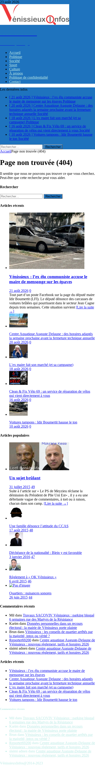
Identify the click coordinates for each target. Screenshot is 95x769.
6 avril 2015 (18, 581)
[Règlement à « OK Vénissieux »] (15, 569)
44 (30, 597)
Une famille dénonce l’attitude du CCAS (38, 526)
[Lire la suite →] (56, 503)
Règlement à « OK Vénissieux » (32, 577)
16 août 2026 (18, 400)
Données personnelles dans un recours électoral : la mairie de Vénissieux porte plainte (46, 626)
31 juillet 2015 (19, 487)
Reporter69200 (20, 640)
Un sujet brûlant (24, 477)
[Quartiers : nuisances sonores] (19, 585)
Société (14, 61)
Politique (15, 57)
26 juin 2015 (18, 597)
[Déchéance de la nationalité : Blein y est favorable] (16, 545)
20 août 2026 (18, 342)
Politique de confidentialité (28, 77)
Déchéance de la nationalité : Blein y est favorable (45, 553)
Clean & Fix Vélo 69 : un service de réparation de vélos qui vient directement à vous (49, 393)
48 (31, 530)
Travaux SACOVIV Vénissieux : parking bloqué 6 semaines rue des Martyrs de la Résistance (51, 617)
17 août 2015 (18, 530)
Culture (14, 69)
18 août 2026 (18, 369)
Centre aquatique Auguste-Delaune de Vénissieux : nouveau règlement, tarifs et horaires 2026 (52, 642)
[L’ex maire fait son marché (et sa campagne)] (18, 357)
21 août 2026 (18, 291)
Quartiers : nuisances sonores (30, 593)
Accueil (15, 53)
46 (29, 581)
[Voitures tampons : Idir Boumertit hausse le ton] (18, 414)
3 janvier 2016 (19, 557)
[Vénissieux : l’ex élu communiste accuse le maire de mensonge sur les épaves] (46, 268)
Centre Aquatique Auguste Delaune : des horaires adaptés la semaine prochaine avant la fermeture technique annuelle (52, 336)
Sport (13, 65)
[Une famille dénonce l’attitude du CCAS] (16, 518)
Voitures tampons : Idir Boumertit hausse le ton (43, 422)
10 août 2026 (18, 426)
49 (33, 487)
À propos (16, 73)
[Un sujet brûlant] (39, 469)
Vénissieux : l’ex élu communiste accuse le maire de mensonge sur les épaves (48, 279)
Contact (15, 82)
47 (33, 557)
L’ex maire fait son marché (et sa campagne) (41, 365)
